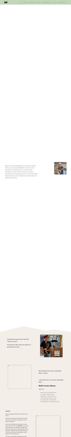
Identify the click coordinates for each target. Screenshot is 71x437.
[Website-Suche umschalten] (67, 2)
